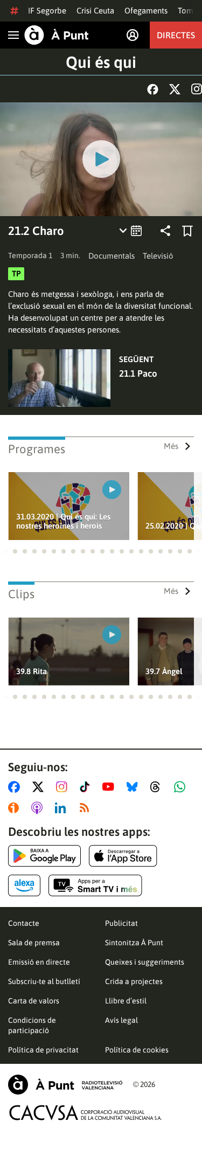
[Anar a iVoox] (15, 807)
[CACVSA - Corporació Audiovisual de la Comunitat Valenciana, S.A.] (85, 1113)
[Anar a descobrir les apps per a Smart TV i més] (95, 885)
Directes (176, 35)
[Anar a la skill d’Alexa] (24, 885)
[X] (174, 89)
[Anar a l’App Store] (123, 856)
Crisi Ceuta (95, 10)
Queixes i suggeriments (144, 962)
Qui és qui (101, 62)
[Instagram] (196, 89)
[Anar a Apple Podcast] (39, 807)
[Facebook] (152, 89)
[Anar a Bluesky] (134, 786)
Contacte (23, 923)
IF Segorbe (47, 10)
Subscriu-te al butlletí (44, 981)
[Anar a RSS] (86, 807)
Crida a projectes (134, 981)
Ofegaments (146, 10)
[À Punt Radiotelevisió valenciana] (65, 1085)
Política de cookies (137, 1050)
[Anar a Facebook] (16, 786)
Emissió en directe (39, 962)
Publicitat (121, 923)
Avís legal (121, 1020)
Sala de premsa (34, 942)
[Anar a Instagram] (64, 786)
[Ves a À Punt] (56, 35)
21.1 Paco (138, 373)
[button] (5, 551)
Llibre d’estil (126, 1000)
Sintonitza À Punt (134, 942)
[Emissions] (131, 230)
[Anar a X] (40, 786)
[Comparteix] (165, 230)
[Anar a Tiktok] (87, 786)
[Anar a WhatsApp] (182, 786)
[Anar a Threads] (158, 786)
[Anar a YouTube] (110, 786)
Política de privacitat (43, 1050)
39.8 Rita (31, 671)
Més (171, 446)
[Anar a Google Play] (44, 856)
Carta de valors (33, 1000)
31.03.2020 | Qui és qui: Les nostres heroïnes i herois (63, 521)
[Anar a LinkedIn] (62, 807)
